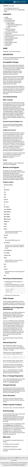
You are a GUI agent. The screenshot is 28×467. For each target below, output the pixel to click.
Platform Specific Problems (11, 42)
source (10, 5)
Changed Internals (9, 39)
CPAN (13, 5)
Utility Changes (8, 33)
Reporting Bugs (8, 43)
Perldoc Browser (20, 2)
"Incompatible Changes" (13, 382)
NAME (6, 17)
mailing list (22, 463)
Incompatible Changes (10, 20)
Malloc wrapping (10, 23)
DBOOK (16, 457)
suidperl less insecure (12, 26)
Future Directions (9, 41)
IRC (25, 463)
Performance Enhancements (11, 32)
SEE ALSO (7, 45)
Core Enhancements (9, 21)
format (8, 27)
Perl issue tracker (15, 463)
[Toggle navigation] (3, 2)
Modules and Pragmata (10, 29)
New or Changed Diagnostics (11, 38)
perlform (14, 164)
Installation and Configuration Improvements (14, 35)
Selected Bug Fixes (9, 36)
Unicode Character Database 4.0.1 (14, 24)
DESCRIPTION (8, 19)
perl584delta (5, 5)
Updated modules (11, 30)
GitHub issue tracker (3, 458)
